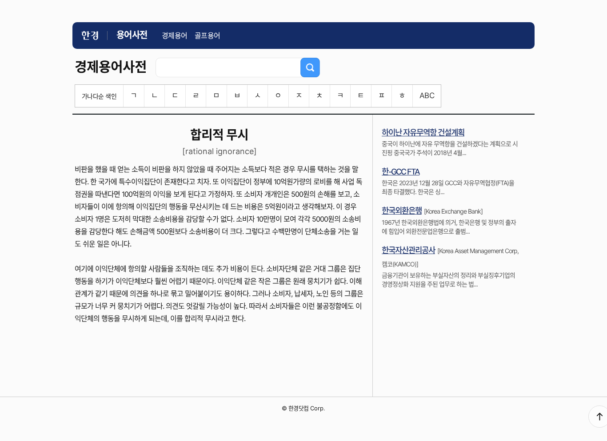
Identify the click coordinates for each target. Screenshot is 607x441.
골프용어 (207, 35)
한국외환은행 (402, 210)
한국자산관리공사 (408, 250)
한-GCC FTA (400, 171)
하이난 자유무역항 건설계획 (423, 132)
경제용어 (175, 35)
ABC (426, 95)
